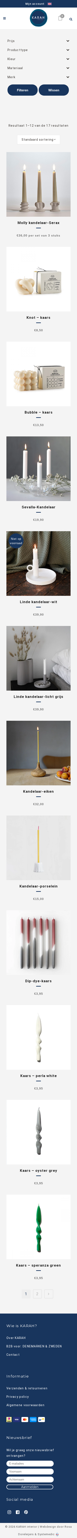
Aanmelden (29, 1487)
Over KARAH (16, 1338)
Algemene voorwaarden (25, 1405)
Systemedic (46, 1534)
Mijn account (35, 4)
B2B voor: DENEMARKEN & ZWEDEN (34, 1346)
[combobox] (38, 139)
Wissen (53, 90)
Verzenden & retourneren (26, 1388)
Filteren (22, 90)
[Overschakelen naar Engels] (48, 4)
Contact (13, 1354)
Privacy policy (17, 1396)
